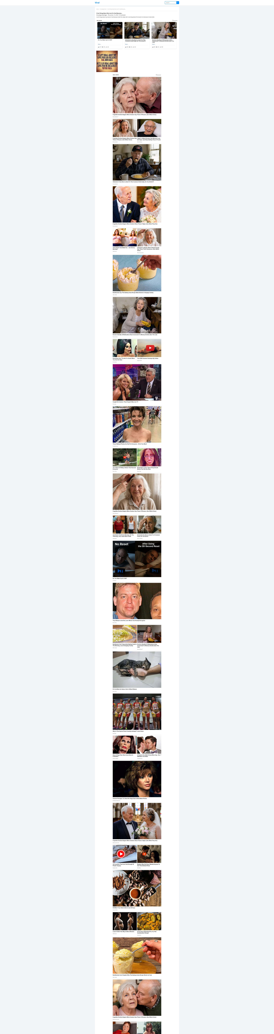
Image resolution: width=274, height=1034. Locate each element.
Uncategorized (103, 9)
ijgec (106, 15)
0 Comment (122, 15)
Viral (97, 2)
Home (97, 9)
